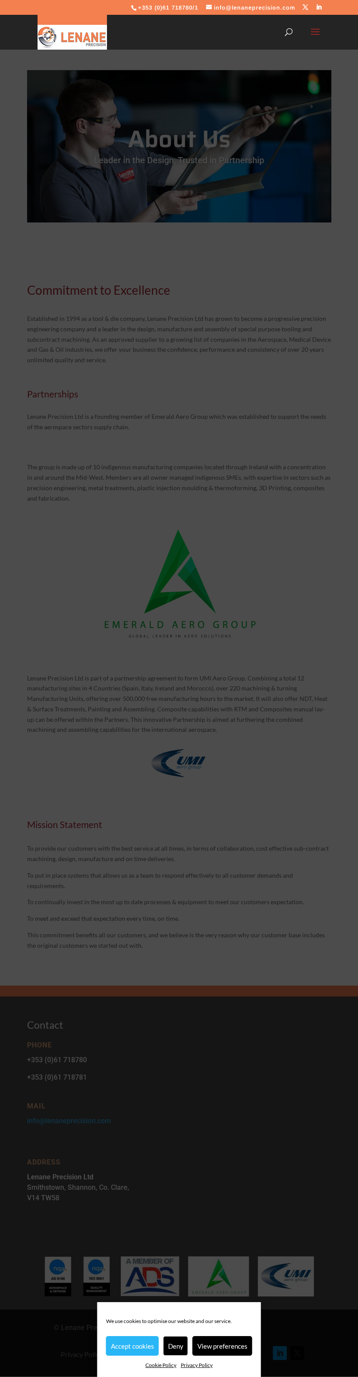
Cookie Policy (160, 1365)
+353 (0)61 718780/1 (168, 7)
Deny (175, 1346)
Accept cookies (132, 1346)
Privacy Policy (197, 1365)
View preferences (222, 1346)
